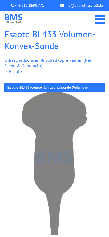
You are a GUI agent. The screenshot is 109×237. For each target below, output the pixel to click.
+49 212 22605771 (29, 5)
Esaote (15, 71)
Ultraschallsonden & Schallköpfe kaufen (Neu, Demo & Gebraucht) (48, 63)
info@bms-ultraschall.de (84, 5)
